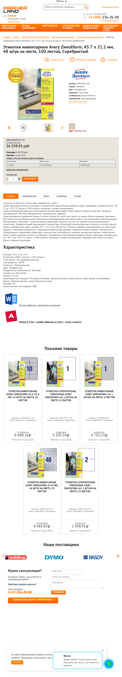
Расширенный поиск (110, 7)
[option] (36, 94)
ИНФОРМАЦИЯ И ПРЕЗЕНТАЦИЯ (91, 27)
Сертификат (62, 196)
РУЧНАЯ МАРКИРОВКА (29, 27)
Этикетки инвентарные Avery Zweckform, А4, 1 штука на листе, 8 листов (99, 394)
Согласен (17, 662)
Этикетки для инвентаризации (90, 37)
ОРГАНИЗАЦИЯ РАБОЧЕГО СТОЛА (110, 28)
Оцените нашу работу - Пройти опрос (32, 599)
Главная (6, 37)
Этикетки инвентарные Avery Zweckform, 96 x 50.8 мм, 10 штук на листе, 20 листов (22, 396)
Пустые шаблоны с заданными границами (40, 305)
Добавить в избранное (86, 60)
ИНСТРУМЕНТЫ (50, 26)
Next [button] (62, 128)
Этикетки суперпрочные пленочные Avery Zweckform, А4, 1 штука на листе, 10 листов (61, 396)
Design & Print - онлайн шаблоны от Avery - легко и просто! (50, 322)
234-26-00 (103, 17)
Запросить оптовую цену (17, 169)
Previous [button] (9, 128)
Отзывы (77, 196)
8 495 (20, 592)
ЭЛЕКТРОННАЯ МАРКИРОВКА (9, 27)
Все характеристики (78, 102)
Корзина (12, 15)
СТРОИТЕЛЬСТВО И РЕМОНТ (71, 27)
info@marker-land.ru (110, 20)
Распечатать (112, 60)
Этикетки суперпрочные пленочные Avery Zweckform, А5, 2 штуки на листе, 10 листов (80, 487)
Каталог (16, 37)
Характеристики (29, 196)
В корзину (30, 179)
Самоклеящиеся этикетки (63, 37)
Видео (46, 196)
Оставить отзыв (57, 60)
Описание (10, 196)
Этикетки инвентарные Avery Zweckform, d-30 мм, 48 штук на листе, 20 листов (42, 487)
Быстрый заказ (14, 22)
